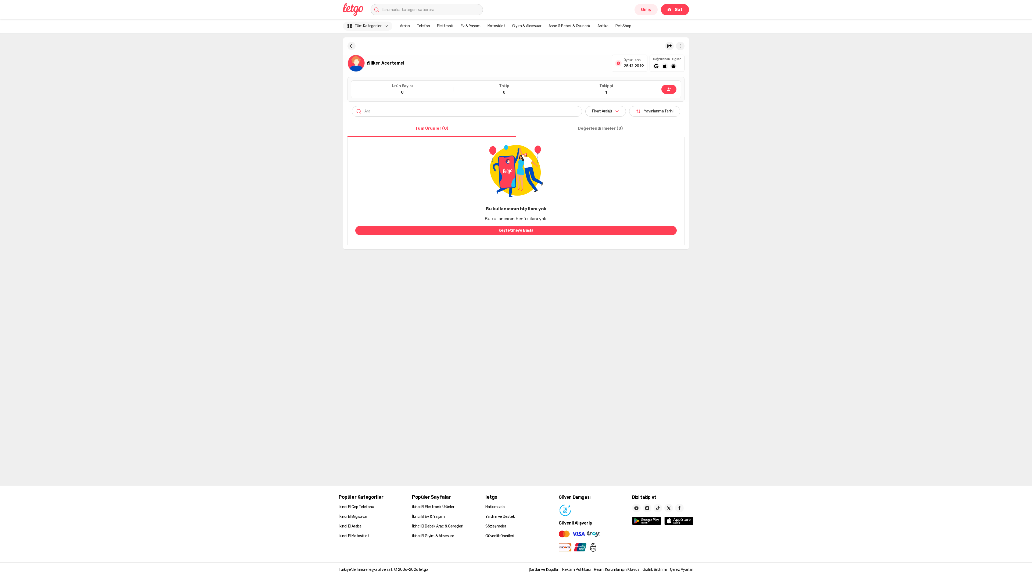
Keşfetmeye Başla (516, 230)
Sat (679, 9)
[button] (669, 46)
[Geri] (351, 46)
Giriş (646, 9)
